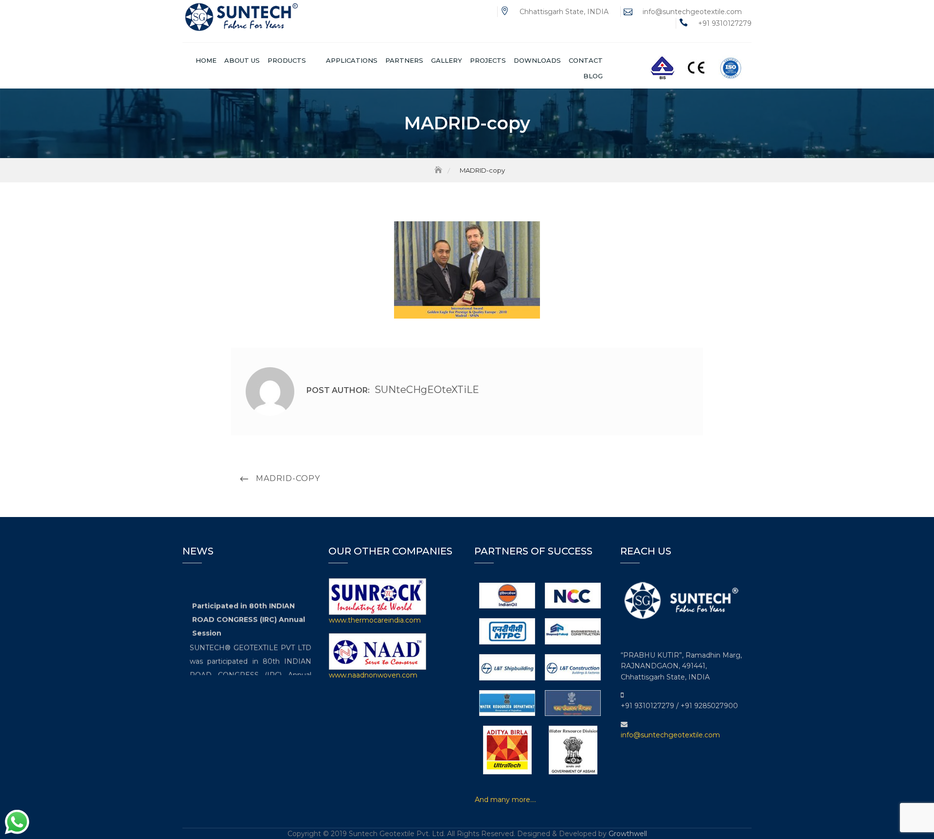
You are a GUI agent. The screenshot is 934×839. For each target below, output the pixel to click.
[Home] (439, 170)
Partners (404, 60)
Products (287, 60)
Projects (488, 60)
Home (206, 60)
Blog (593, 76)
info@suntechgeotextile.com (692, 11)
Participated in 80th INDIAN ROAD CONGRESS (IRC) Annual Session (248, 615)
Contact (586, 60)
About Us (242, 60)
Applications (351, 60)
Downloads (537, 60)
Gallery (446, 60)
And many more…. (505, 799)
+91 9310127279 (725, 23)
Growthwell (628, 833)
